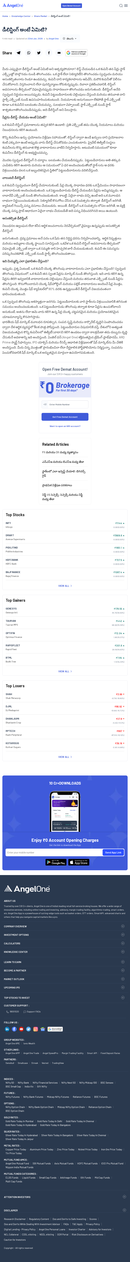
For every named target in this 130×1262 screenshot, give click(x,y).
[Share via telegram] (18, 53)
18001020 (14, 1011)
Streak (34, 1063)
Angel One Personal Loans (52, 1229)
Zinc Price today (65, 1149)
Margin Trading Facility (72, 1053)
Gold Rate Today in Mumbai (20, 1121)
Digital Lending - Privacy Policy (20, 1229)
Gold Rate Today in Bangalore (55, 1124)
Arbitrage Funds (68, 1177)
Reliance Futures (82, 1096)
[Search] (121, 5)
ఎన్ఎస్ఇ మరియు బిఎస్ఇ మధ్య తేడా (63, 461)
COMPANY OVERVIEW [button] (15, 926)
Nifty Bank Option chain (41, 1106)
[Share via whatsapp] (28, 53)
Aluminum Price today (41, 1149)
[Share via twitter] (38, 53)
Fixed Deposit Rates (110, 1053)
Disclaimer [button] (11, 1210)
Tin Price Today (14, 1153)
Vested (45, 1063)
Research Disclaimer (15, 1219)
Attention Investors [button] (17, 1196)
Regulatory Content (39, 1219)
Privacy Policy (93, 1224)
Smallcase (23, 1063)
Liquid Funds (29, 1177)
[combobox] (70, 38)
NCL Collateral (11, 1234)
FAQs (66, 1224)
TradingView (58, 1063)
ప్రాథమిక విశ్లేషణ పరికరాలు (57, 485)
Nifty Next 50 (68, 1082)
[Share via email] (59, 53)
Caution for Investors (15, 1239)
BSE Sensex (107, 1082)
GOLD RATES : (11, 1117)
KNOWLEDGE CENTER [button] (15, 951)
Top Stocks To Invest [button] (17, 997)
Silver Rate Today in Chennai (91, 1135)
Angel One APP (13, 1053)
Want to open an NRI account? (65, 426)
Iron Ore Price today (111, 1149)
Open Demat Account (71, 6)
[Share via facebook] (49, 53)
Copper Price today (16, 1149)
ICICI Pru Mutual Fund (112, 1163)
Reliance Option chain (99, 1106)
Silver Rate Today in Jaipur (19, 1138)
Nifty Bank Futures (33, 1096)
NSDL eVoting (46, 1234)
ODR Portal (62, 1234)
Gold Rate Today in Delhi (49, 1121)
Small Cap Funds (47, 1177)
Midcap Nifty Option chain (71, 1106)
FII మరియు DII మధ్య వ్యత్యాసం (60, 452)
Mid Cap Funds (102, 1177)
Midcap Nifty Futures (58, 1096)
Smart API (92, 1053)
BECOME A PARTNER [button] (15, 970)
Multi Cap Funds (14, 1181)
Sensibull (10, 1063)
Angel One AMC (13, 1043)
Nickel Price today (88, 1149)
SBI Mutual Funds (42, 1163)
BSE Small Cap (13, 1086)
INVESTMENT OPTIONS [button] (16, 934)
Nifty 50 (10, 1082)
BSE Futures (100, 1096)
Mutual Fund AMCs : (16, 1159)
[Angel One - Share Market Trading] (13, 5)
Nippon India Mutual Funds (19, 1167)
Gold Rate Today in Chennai (80, 1121)
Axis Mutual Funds (64, 1163)
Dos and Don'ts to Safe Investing (69, 1219)
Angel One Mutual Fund (17, 1163)
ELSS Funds (12, 1177)
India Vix (29, 1086)
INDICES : (9, 1079)
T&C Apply (77, 1224)
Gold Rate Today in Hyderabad (21, 1124)
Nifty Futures (13, 1096)
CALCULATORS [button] (12, 943)
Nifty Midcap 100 (88, 1082)
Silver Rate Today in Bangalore (57, 1135)
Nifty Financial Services (45, 1082)
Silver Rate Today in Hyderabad (22, 1135)
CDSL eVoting (29, 1234)
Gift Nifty (42, 1086)
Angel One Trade (31, 1053)
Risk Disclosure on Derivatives (87, 1234)
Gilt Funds (86, 1177)
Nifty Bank (23, 1082)
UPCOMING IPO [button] (12, 987)
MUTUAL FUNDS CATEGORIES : (20, 1173)
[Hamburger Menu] (126, 5)
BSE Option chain (15, 1110)
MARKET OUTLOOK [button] (14, 979)
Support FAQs (34, 1011)
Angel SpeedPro (50, 1053)
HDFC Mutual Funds (87, 1163)
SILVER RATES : (12, 1131)
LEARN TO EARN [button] (12, 962)
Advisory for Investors (100, 1229)
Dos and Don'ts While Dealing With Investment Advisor (32, 1224)
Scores (93, 1219)
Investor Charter (77, 1229)
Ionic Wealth (29, 1043)
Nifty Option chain (15, 1106)
